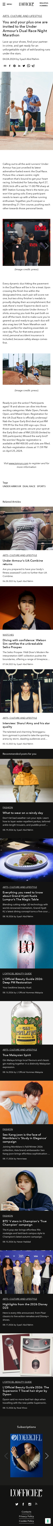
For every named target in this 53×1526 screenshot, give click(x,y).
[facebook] (9, 66)
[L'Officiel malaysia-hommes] (26, 4)
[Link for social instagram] (29, 1504)
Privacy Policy (26, 1516)
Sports (41, 486)
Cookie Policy (26, 1521)
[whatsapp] (28, 66)
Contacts (26, 1511)
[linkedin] (19, 66)
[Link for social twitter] (16, 1504)
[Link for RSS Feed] (36, 1504)
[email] (5, 66)
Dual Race (29, 486)
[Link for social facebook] (23, 1504)
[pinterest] (14, 66)
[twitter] (23, 66)
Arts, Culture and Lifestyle (22, 16)
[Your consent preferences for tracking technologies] (48, 1521)
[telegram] (33, 66)
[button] (47, 246)
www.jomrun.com (18, 463)
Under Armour (12, 486)
